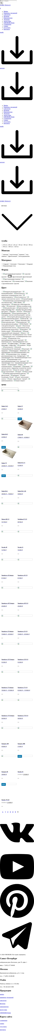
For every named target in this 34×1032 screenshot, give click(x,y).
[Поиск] (1, 3)
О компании (7, 24)
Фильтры (6, 16)
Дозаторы (7, 19)
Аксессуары (7, 21)
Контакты (7, 29)
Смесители (7, 14)
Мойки (6, 11)
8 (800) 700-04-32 (5, 5)
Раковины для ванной (10, 13)
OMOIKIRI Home (9, 23)
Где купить (7, 27)
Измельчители (8, 18)
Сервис (6, 26)
